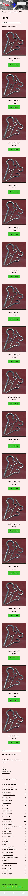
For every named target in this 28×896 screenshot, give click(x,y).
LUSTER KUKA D (7, 816)
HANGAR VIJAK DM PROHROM (10, 784)
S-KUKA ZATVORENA (8, 855)
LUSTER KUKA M (7, 819)
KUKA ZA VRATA (7, 803)
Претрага (14, 893)
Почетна (6, 11)
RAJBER (5, 844)
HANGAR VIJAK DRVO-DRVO (10, 787)
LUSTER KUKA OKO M (8, 824)
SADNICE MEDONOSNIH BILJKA (11, 857)
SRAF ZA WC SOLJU (8, 868)
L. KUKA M (6, 808)
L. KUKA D (6, 805)
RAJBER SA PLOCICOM (9, 847)
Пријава (4, 767)
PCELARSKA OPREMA (8, 833)
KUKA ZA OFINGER (8, 800)
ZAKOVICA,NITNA (8, 873)
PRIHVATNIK (6, 839)
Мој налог (4, 893)
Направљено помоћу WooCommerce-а (12, 887)
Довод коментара (6, 771)
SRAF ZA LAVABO (7, 865)
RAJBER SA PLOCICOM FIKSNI (10, 849)
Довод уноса (5, 769)
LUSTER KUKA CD (8, 811)
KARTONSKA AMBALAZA (9, 795)
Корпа (22, 892)
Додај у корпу (14, 65)
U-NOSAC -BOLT (7, 871)
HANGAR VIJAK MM (8, 792)
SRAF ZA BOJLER (7, 860)
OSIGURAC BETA (7, 831)
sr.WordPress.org (6, 773)
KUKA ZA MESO (7, 797)
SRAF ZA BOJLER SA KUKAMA (10, 863)
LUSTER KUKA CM (8, 813)
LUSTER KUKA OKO (8, 821)
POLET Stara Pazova (8, 836)
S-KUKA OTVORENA (8, 852)
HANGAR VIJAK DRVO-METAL (10, 789)
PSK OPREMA (7, 841)
